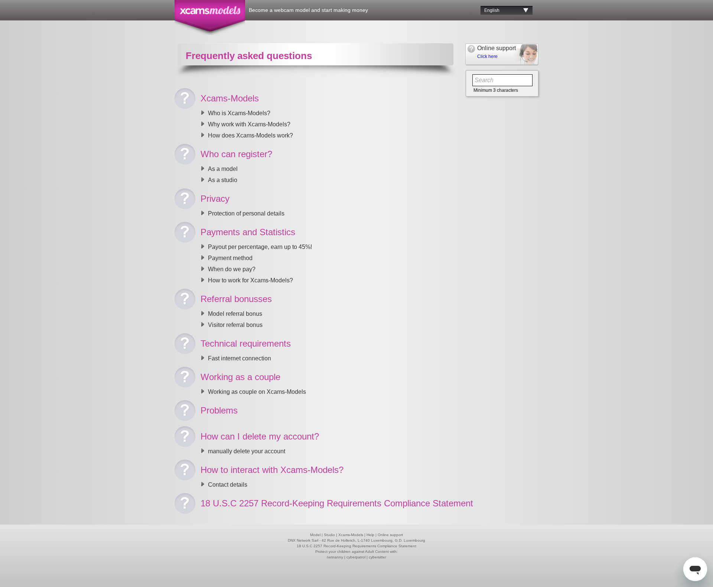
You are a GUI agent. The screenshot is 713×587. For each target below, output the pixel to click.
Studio (329, 535)
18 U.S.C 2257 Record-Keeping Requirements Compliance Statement (356, 546)
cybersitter (377, 557)
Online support (390, 535)
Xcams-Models (350, 535)
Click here (487, 56)
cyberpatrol (355, 557)
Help (370, 535)
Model (315, 535)
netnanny (335, 557)
